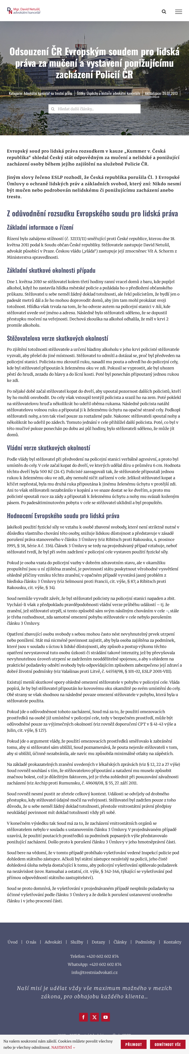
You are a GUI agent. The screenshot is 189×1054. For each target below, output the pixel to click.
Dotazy (98, 942)
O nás (31, 942)
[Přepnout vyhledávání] (164, 11)
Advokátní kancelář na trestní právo (48, 93)
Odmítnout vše (168, 1044)
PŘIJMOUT (133, 1044)
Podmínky (145, 942)
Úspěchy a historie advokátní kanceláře (113, 93)
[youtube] (105, 1017)
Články (120, 942)
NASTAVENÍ (62, 1047)
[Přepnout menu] (179, 12)
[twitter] (94, 1017)
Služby (77, 942)
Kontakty (172, 942)
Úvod (13, 942)
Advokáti (53, 942)
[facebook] (83, 1017)
